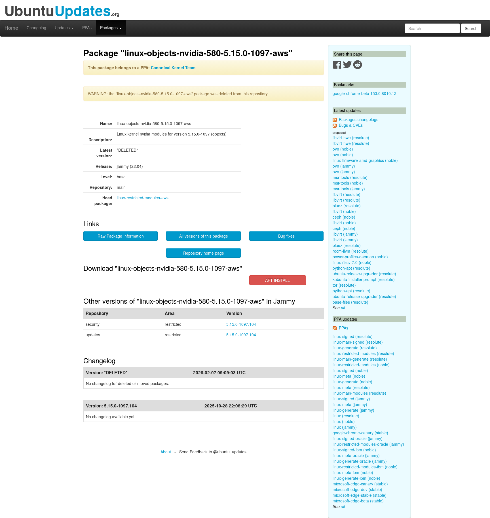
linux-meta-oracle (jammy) (356, 455)
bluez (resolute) (347, 205)
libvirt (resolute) (346, 194)
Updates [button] (63, 27)
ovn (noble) (343, 149)
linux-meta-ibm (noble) (353, 472)
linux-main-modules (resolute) (359, 393)
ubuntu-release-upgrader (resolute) (364, 273)
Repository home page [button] (203, 253)
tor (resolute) (344, 285)
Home (11, 27)
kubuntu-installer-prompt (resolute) (364, 279)
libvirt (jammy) (345, 234)
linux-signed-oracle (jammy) (358, 438)
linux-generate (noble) (352, 381)
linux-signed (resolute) (353, 336)
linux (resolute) (346, 415)
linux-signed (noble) (350, 370)
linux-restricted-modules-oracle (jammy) (368, 444)
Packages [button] (109, 27)
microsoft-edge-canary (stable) (360, 484)
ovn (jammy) (344, 166)
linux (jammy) (345, 427)
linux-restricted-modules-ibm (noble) (365, 467)
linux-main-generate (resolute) (360, 359)
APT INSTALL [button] (277, 280)
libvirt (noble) (344, 211)
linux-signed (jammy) (351, 398)
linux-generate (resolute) (355, 347)
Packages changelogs (358, 119)
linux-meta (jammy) (350, 404)
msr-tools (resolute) (350, 177)
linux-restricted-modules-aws (142, 197)
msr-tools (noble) (348, 183)
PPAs (87, 27)
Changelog (36, 27)
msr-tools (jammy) (349, 188)
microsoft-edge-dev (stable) (357, 489)
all (343, 307)
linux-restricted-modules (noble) (361, 364)
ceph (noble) (344, 217)
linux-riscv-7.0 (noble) (352, 262)
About (165, 451)
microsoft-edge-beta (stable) (358, 501)
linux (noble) (344, 421)
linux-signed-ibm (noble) (354, 450)
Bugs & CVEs (351, 125)
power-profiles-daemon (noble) (360, 256)
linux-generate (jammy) (353, 410)
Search (471, 28)
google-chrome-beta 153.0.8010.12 (364, 93)
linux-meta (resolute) (351, 387)
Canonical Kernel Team (173, 67)
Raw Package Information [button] (121, 236)
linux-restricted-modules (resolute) (363, 353)
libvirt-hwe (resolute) (351, 137)
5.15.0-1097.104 (241, 324)
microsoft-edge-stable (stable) (359, 495)
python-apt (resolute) (351, 268)
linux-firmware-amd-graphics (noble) (365, 160)
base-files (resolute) (350, 302)
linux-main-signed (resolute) (358, 342)
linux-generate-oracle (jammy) (360, 461)
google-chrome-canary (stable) (360, 432)
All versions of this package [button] (203, 236)
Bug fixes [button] (286, 236)
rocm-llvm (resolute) (351, 251)
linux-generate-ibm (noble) (356, 478)
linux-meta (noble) (349, 376)
